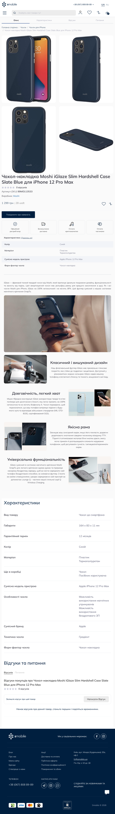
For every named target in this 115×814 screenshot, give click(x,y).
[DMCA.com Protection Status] (67, 805)
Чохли (23, 27)
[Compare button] (110, 204)
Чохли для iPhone (37, 27)
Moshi (16, 196)
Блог (11, 752)
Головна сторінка (10, 27)
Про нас (12, 756)
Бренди (12, 765)
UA (103, 4)
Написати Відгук (96, 699)
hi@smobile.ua (80, 759)
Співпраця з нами (17, 769)
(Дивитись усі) (26, 238)
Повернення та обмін (51, 769)
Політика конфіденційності (53, 765)
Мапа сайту (14, 761)
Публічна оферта (49, 761)
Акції (43, 752)
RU (107, 4)
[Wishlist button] (104, 204)
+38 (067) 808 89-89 (21, 784)
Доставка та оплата (50, 756)
